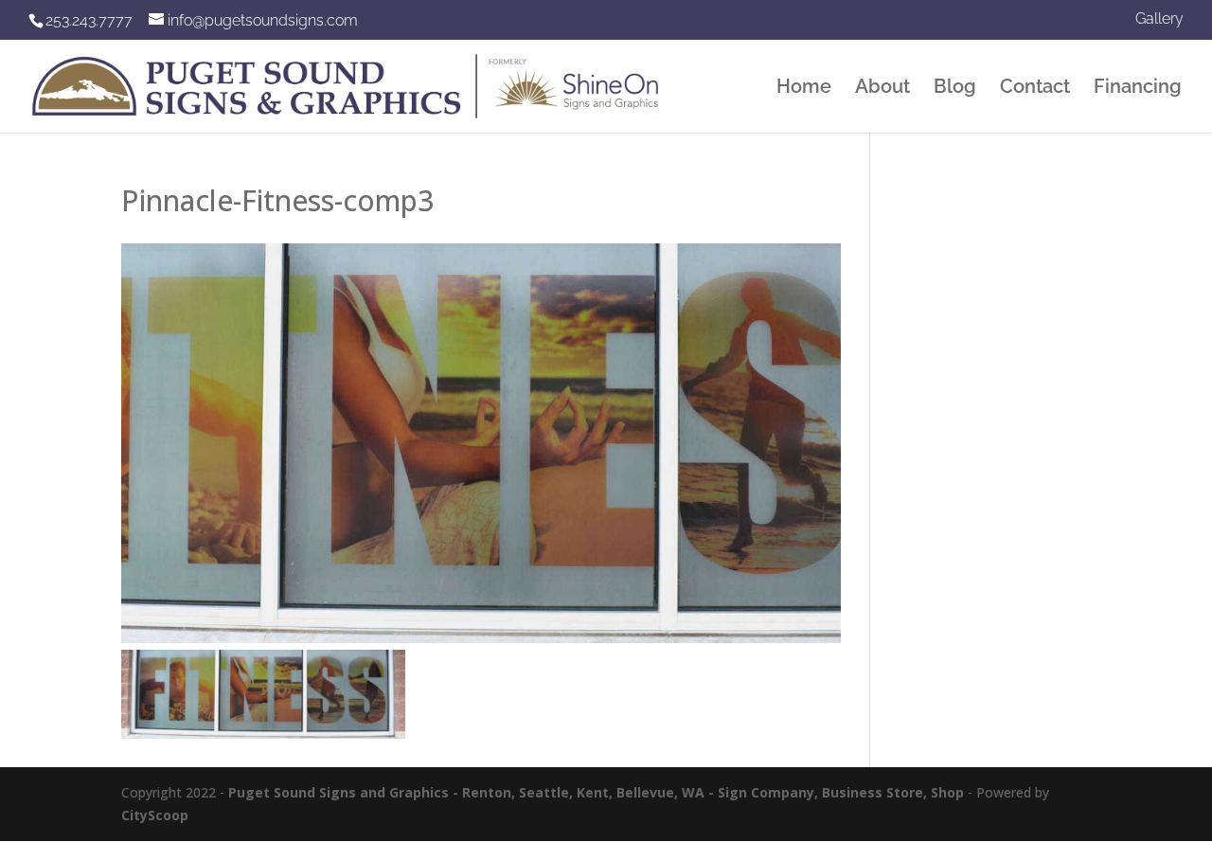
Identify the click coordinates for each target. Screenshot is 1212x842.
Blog (955, 89)
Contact (1035, 89)
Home (803, 89)
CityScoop (154, 815)
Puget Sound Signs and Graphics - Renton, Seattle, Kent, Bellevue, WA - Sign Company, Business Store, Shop (596, 792)
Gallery (1159, 19)
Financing (1138, 89)
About (882, 89)
